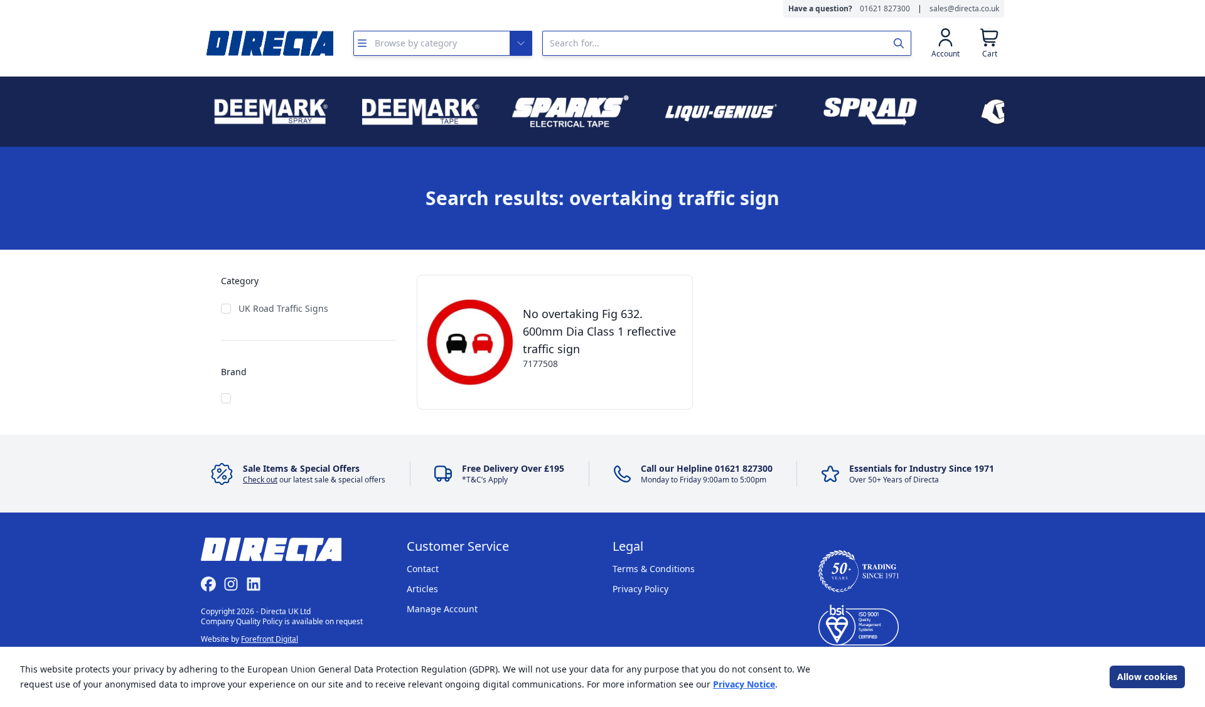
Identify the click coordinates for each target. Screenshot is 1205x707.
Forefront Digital (269, 639)
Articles (422, 589)
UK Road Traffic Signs (283, 308)
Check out (260, 479)
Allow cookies (1147, 677)
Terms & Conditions (654, 569)
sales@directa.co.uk (964, 9)
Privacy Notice (744, 684)
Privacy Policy (640, 589)
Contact (423, 569)
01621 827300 (885, 9)
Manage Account (442, 609)
